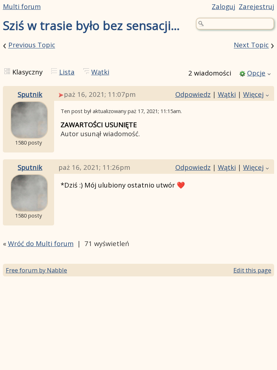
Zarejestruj (256, 6)
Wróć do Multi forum (41, 243)
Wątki (100, 71)
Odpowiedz (193, 94)
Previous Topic (31, 45)
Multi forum (22, 6)
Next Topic (251, 45)
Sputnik (30, 94)
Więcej (253, 94)
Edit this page (252, 270)
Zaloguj (223, 6)
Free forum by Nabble (36, 270)
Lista (67, 71)
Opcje (256, 72)
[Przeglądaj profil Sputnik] (29, 133)
